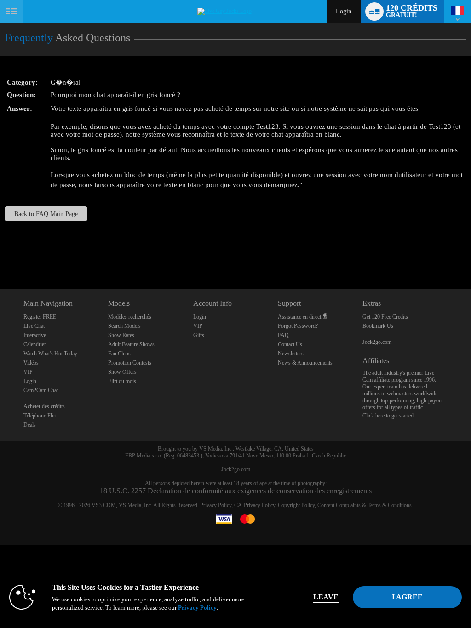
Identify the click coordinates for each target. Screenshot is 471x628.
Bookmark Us (377, 326)
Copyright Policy (296, 505)
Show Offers (122, 372)
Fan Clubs (119, 353)
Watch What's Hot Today (50, 353)
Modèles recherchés (129, 317)
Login (343, 11)
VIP (28, 372)
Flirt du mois (122, 381)
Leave (326, 597)
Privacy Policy (215, 505)
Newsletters (291, 353)
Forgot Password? (298, 326)
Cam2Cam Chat (40, 390)
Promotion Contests (129, 363)
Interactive (34, 335)
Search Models (124, 326)
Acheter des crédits (44, 406)
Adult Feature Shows (131, 344)
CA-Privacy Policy (254, 505)
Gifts (198, 335)
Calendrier (34, 344)
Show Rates (121, 335)
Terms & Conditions (390, 505)
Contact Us (290, 344)
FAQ (283, 335)
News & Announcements (305, 363)
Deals (29, 425)
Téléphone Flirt (40, 415)
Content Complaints (339, 505)
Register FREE (39, 317)
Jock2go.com (376, 342)
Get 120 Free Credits (385, 317)
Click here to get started (388, 415)
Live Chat (34, 326)
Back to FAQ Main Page (46, 213)
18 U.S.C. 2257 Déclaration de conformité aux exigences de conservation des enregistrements (236, 491)
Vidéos (31, 363)
